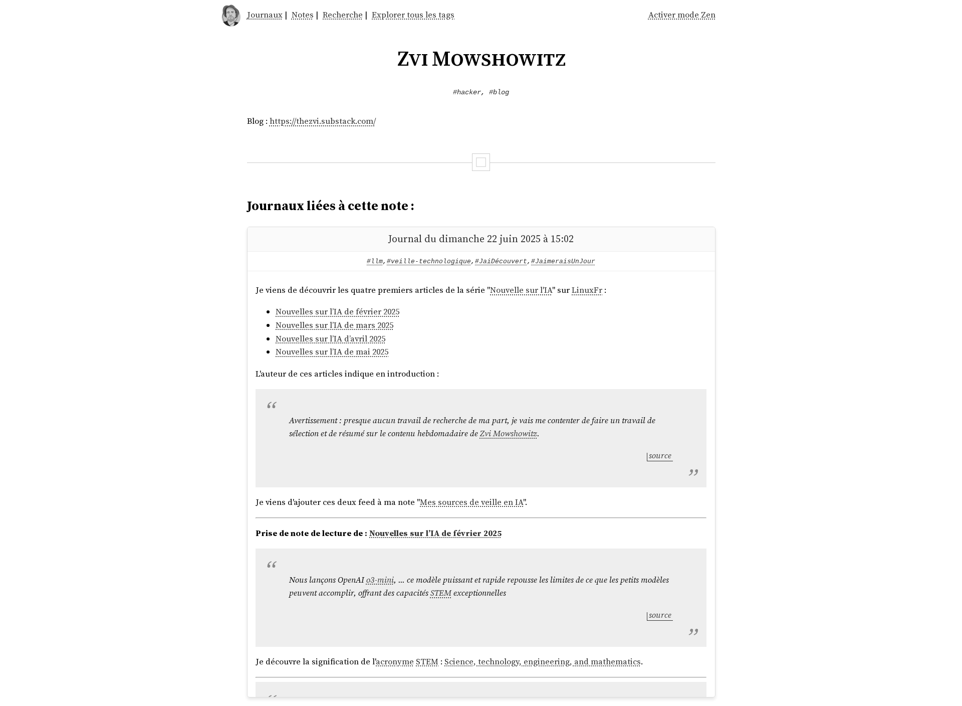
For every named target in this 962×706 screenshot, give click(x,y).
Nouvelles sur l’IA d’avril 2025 (330, 338)
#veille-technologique (429, 261)
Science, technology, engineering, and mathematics (542, 661)
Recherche (343, 15)
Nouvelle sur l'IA (521, 290)
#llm (375, 261)
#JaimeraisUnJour (563, 261)
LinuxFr (587, 290)
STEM (440, 593)
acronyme (395, 661)
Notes (303, 15)
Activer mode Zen (681, 15)
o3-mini (380, 580)
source (660, 455)
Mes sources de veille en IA (471, 502)
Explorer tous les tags (413, 15)
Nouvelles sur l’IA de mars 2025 (334, 325)
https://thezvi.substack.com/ (323, 121)
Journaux (265, 15)
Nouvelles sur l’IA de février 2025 (337, 311)
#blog (499, 92)
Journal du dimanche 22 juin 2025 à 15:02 (481, 239)
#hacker (467, 92)
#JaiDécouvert (501, 261)
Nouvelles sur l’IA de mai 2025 (332, 352)
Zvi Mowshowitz (508, 433)
